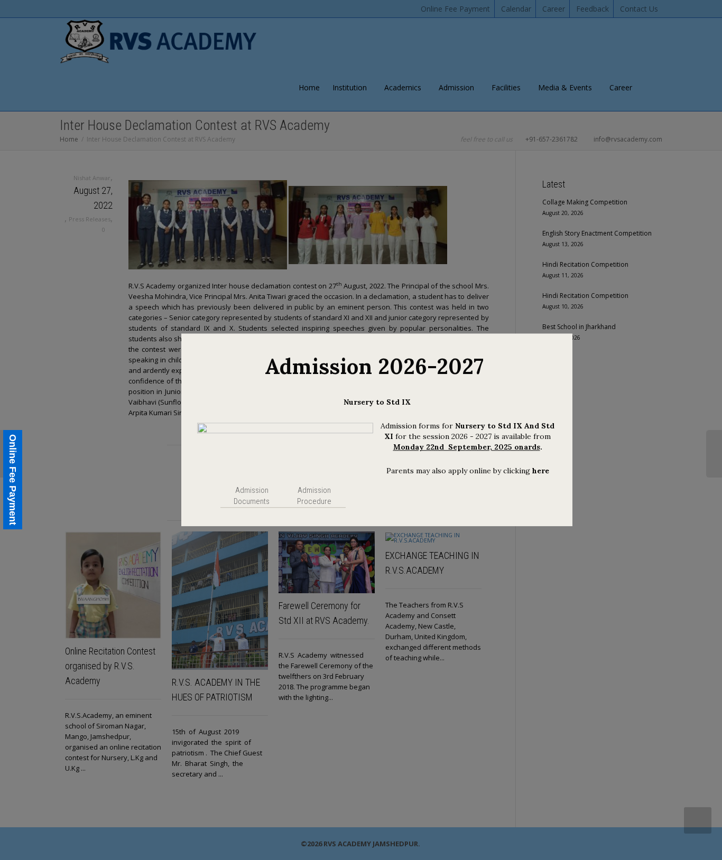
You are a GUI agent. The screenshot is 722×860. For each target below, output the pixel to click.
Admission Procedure (314, 496)
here (540, 470)
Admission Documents (252, 496)
